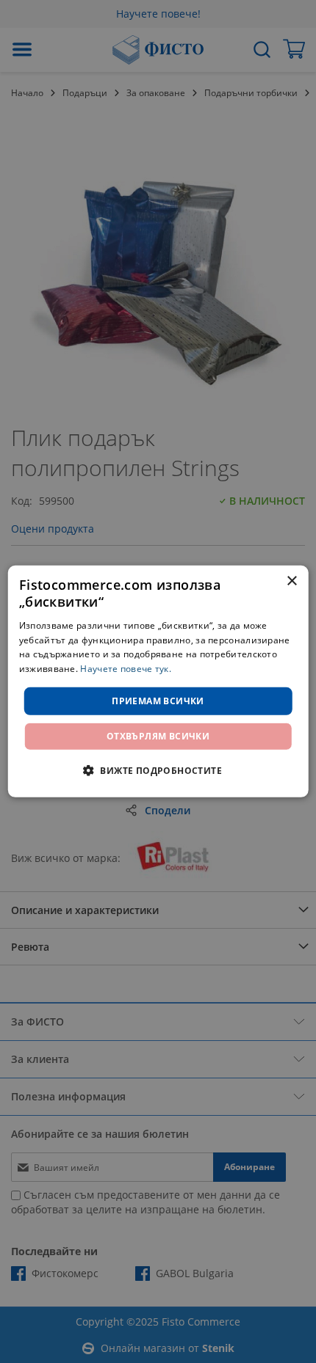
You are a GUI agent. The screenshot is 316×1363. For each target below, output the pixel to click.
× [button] (291, 581)
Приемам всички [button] (158, 701)
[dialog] (158, 681)
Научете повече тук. (125, 668)
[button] (158, 770)
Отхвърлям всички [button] (158, 736)
